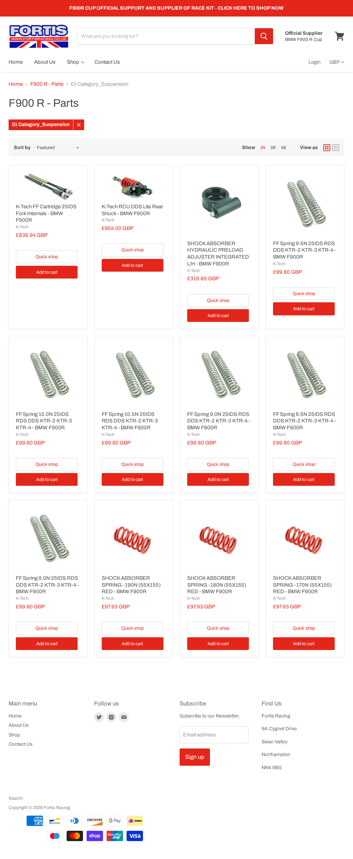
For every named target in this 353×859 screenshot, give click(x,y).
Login (315, 62)
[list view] (335, 147)
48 (283, 147)
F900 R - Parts (46, 84)
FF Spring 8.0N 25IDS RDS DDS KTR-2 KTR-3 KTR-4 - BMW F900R (47, 584)
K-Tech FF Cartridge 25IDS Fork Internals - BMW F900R (46, 213)
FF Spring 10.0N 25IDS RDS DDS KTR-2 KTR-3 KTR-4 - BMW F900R (44, 420)
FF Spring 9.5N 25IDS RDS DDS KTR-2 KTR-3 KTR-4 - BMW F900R (304, 250)
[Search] (264, 36)
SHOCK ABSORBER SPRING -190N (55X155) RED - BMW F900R (131, 584)
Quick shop (47, 256)
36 (273, 147)
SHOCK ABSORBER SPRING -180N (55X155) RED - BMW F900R (216, 584)
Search (16, 798)
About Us (45, 62)
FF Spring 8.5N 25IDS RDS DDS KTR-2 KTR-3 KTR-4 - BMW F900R (304, 420)
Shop (73, 62)
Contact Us (107, 62)
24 (262, 147)
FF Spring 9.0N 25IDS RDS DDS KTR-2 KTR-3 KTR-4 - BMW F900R (218, 420)
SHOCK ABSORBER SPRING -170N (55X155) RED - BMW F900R (302, 584)
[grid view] (326, 147)
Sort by (22, 147)
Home (16, 62)
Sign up (194, 757)
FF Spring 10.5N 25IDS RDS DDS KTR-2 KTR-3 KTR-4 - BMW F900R (130, 420)
